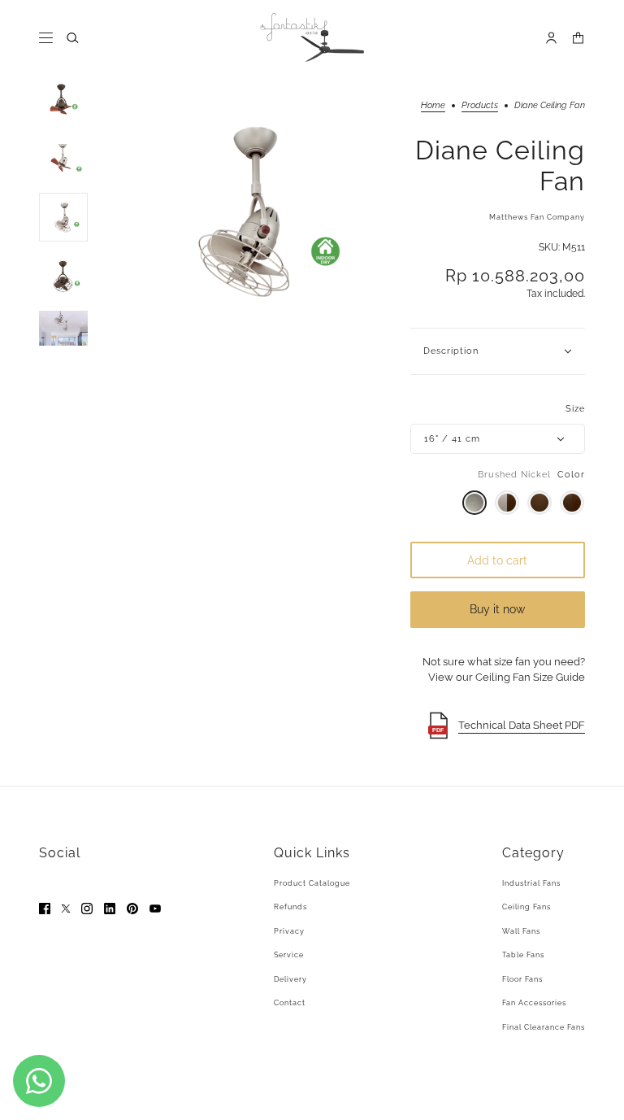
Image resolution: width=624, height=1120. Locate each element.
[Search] (73, 38)
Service (289, 955)
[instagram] (87, 908)
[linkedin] (110, 908)
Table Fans (523, 955)
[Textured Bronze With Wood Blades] (572, 502)
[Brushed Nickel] (474, 502)
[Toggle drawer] (46, 38)
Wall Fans (521, 931)
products (480, 106)
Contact (290, 1003)
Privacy (289, 931)
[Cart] (578, 38)
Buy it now (497, 609)
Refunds (290, 907)
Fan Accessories (534, 1003)
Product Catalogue (312, 883)
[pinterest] (132, 908)
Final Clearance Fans (543, 1027)
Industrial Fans (531, 883)
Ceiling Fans (526, 907)
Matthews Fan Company (537, 217)
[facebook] (44, 908)
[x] (65, 908)
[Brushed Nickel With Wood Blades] (507, 502)
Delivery (290, 979)
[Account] (551, 38)
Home (433, 106)
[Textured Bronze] (539, 502)
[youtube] (155, 908)
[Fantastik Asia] (312, 37)
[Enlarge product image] (249, 210)
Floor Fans (522, 979)
